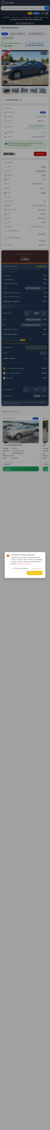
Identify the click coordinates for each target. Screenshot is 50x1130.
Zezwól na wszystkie (34, 573)
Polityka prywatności (24, 564)
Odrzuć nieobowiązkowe (20, 568)
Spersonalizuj (37, 568)
